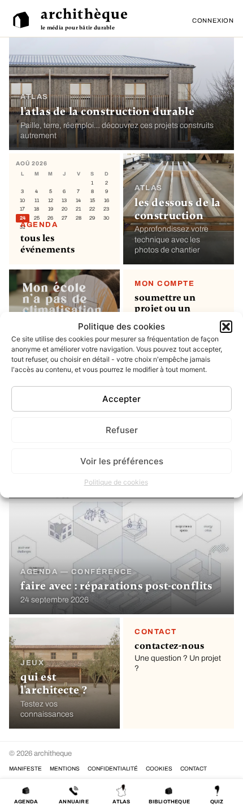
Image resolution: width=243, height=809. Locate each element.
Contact (193, 768)
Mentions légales (65, 768)
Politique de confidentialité (113, 768)
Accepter (121, 398)
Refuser (122, 430)
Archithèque (84, 14)
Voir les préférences (121, 461)
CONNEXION (213, 20)
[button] (226, 326)
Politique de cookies (116, 482)
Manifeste (25, 768)
